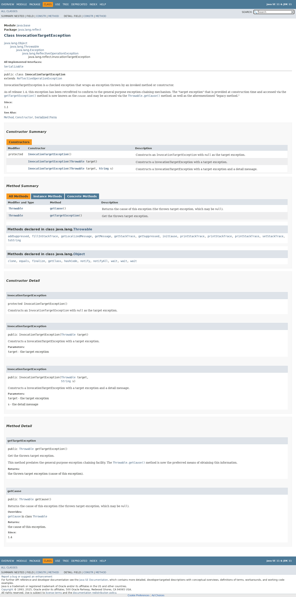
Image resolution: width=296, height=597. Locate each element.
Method (53, 16)
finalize (38, 261)
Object (79, 254)
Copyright (7, 589)
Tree (66, 4)
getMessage (103, 236)
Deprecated (79, 4)
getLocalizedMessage (76, 236)
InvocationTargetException (48, 154)
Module (22, 4)
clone (12, 261)
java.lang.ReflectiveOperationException (50, 53)
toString (14, 240)
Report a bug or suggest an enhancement (26, 576)
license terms (54, 592)
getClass (54, 261)
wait (114, 261)
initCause (169, 236)
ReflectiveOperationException (39, 78)
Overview (7, 4)
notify (85, 261)
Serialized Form (46, 117)
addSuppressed (18, 236)
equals (24, 261)
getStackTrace (124, 236)
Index (93, 4)
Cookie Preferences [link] (138, 595)
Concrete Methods (82, 196)
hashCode (70, 261)
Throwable (77, 161)
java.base (23, 25)
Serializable (13, 66)
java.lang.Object (15, 43)
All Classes (9, 11)
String (104, 168)
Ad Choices (158, 595)
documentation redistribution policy (94, 592)
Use (57, 4)
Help (103, 4)
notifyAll (100, 261)
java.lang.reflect (29, 29)
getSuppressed (148, 236)
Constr (41, 16)
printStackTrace (192, 236)
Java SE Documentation (93, 579)
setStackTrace (272, 236)
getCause (56, 208)
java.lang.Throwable (24, 46)
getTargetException (64, 215)
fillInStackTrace (45, 236)
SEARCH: (247, 12)
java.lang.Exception (30, 50)
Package (34, 4)
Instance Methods (47, 196)
